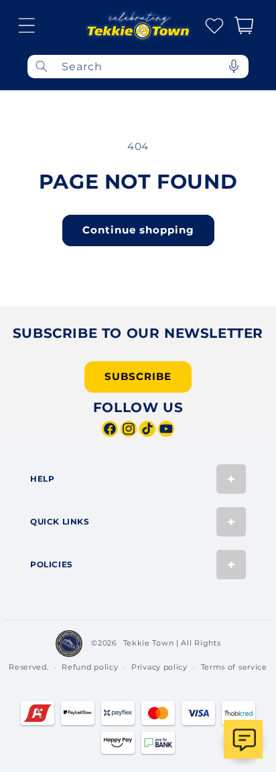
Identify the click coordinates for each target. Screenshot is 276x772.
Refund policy (90, 667)
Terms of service (234, 667)
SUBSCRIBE (138, 376)
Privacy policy (159, 667)
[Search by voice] (234, 66)
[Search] (41, 66)
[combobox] (138, 66)
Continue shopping (138, 229)
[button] (27, 25)
